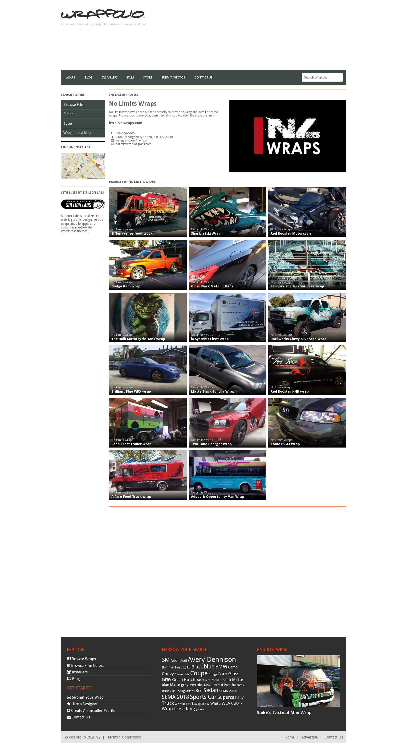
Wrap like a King (178, 708)
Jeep (208, 680)
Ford (222, 673)
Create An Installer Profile (92, 710)
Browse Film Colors (87, 665)
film (130, 77)
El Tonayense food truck (131, 233)
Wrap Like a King (77, 133)
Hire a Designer (84, 704)
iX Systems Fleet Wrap (210, 339)
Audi (183, 661)
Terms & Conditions (124, 737)
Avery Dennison (212, 659)
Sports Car (203, 696)
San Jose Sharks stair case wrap (297, 286)
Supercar (227, 697)
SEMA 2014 (227, 691)
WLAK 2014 (232, 703)
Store (147, 77)
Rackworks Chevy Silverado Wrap (298, 339)
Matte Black (221, 680)
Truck (168, 703)
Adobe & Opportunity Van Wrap (217, 496)
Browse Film (73, 104)
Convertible (182, 674)
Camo (233, 667)
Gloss (233, 673)
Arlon (175, 660)
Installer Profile (123, 94)
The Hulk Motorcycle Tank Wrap (138, 339)
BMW (221, 667)
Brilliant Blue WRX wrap (131, 391)
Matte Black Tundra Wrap (212, 391)
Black (197, 667)
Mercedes (196, 685)
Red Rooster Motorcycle (291, 233)
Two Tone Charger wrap (211, 444)
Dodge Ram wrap (125, 286)
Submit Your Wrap (87, 697)
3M (166, 660)
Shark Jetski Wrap (206, 233)
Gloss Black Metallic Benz (212, 286)
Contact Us (203, 77)
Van (177, 703)
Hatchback (194, 679)
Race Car (168, 691)
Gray (166, 679)
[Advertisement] (260, 37)
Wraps (70, 77)
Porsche (230, 685)
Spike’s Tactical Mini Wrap (284, 712)
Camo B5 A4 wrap (285, 444)
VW (207, 703)
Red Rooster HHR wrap (290, 391)
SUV (240, 698)
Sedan (211, 690)
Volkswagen (196, 703)
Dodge (213, 674)
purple (240, 685)
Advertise (309, 737)
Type (67, 123)
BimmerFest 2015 (176, 667)
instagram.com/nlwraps (132, 140)
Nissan (208, 685)
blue (209, 667)
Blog (88, 77)
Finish (68, 114)
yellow (200, 709)
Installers (110, 77)
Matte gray (179, 684)
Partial (218, 685)
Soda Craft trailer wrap (131, 444)
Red (199, 690)
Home (290, 737)
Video (183, 703)
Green (177, 679)
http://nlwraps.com (125, 123)
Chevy (168, 673)
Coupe (199, 673)
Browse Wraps (83, 659)
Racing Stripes (185, 691)
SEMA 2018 (175, 697)
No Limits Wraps (122, 229)
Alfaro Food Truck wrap (131, 496)
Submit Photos (173, 77)
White (215, 703)
